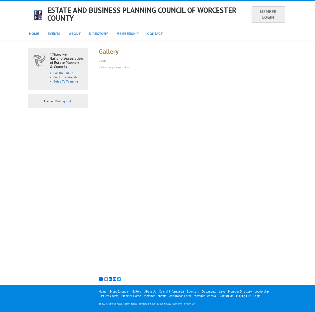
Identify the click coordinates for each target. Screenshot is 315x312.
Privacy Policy (170, 303)
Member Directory (240, 291)
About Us (150, 291)
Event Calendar (119, 291)
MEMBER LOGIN (268, 14)
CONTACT (155, 33)
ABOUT (75, 33)
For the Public (63, 73)
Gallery (136, 291)
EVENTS (54, 33)
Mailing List (63, 101)
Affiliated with (66, 61)
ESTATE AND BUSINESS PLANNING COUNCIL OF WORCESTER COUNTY (141, 14)
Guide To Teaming (65, 81)
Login (257, 296)
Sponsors (193, 291)
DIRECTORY (98, 33)
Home (102, 291)
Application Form (180, 296)
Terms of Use (189, 303)
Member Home (131, 296)
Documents (209, 291)
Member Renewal (205, 296)
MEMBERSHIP (128, 33)
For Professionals (65, 77)
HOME (34, 33)
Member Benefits (155, 296)
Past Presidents (108, 296)
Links (222, 291)
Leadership (262, 291)
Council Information (171, 291)
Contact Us (226, 296)
